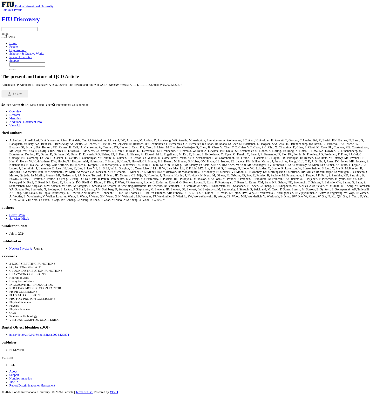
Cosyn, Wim (17, 215)
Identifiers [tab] (15, 118)
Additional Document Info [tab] (25, 122)
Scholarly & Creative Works (26, 53)
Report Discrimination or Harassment (32, 385)
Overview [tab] (15, 111)
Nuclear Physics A (20, 248)
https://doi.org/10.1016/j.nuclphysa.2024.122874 (39, 334)
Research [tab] (15, 115)
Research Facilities (20, 57)
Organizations (17, 50)
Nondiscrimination (20, 378)
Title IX (14, 382)
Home (13, 43)
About (13, 371)
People (13, 46)
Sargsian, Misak (19, 218)
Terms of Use (84, 392)
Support (14, 60)
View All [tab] (14, 125)
